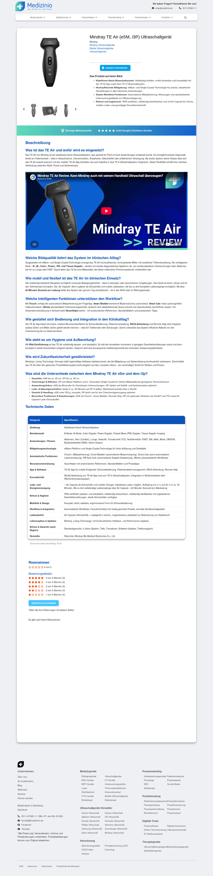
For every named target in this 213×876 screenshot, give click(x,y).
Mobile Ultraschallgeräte (102, 48)
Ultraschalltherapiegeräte (156, 847)
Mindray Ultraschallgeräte (102, 44)
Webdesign (149, 788)
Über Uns (22, 776)
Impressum (32, 866)
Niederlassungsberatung (156, 801)
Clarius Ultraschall (114, 813)
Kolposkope (110, 800)
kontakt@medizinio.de (32, 820)
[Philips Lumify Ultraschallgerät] (105, 675)
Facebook (26, 824)
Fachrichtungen (141, 17)
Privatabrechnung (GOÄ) (117, 845)
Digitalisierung (62, 17)
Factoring (109, 849)
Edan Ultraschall (90, 833)
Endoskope (87, 800)
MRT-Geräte (88, 784)
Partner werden (25, 798)
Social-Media (173, 784)
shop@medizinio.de (163, 8)
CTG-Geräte (88, 796)
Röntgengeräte (89, 776)
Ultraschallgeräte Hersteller (96, 808)
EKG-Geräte (88, 780)
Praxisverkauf (174, 813)
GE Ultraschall (112, 817)
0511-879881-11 (29, 816)
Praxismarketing (152, 771)
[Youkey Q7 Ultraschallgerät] (159, 675)
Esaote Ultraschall (90, 821)
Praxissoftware (88, 17)
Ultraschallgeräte (98, 51)
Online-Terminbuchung (155, 830)
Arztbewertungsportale (155, 776)
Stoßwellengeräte (152, 850)
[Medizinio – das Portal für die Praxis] (33, 6)
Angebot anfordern (116, 67)
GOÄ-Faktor (88, 849)
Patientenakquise (175, 776)
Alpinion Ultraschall (91, 817)
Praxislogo (149, 780)
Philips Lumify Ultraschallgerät (103, 712)
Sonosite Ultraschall (114, 821)
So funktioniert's (25, 781)
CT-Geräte (110, 780)
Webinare (22, 789)
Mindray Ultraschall (114, 833)
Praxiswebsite (174, 780)
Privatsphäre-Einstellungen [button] (68, 866)
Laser (84, 788)
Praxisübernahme (176, 801)
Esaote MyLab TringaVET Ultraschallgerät (46, 713)
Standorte (22, 809)
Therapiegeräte (151, 842)
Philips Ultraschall (90, 825)
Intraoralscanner (113, 792)
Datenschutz (46, 866)
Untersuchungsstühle (115, 784)
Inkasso (85, 853)
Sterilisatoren (88, 792)
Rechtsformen (151, 813)
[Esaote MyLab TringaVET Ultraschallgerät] (51, 675)
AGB (21, 866)
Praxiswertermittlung (154, 809)
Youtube (26, 828)
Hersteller (166, 17)
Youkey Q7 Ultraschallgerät (155, 712)
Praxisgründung (152, 805)
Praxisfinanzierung (176, 805)
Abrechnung (87, 840)
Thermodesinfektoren (115, 788)
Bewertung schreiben (44, 603)
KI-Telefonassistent (153, 834)
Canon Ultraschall (90, 813)
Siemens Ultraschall (114, 825)
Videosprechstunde (176, 830)
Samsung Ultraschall (92, 828)
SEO (146, 784)
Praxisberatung (114, 17)
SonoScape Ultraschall (116, 828)
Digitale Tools (150, 821)
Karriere (22, 793)
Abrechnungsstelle (91, 845)
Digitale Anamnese (176, 826)
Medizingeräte (36, 17)
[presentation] (23, 106)
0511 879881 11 (190, 8)
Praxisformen (173, 809)
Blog (20, 785)
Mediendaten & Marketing (30, 805)
